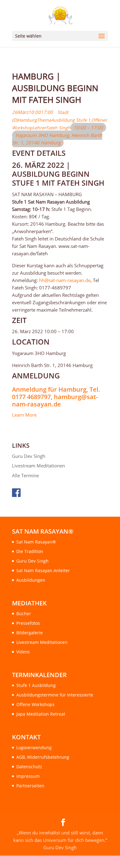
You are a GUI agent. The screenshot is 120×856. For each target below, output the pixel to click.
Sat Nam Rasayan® (36, 542)
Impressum (28, 776)
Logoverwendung (34, 747)
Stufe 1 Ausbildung (36, 685)
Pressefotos (28, 623)
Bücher (23, 613)
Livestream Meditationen (38, 465)
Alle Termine (25, 475)
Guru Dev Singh (28, 456)
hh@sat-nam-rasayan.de (64, 280)
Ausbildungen (30, 580)
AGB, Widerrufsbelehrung (42, 757)
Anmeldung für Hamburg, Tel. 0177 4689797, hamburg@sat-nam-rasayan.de (56, 396)
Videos (23, 652)
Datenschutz (29, 766)
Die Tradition (29, 551)
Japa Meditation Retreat (40, 714)
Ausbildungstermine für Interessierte (54, 695)
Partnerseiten (30, 786)
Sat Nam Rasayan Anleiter (43, 570)
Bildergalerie (29, 633)
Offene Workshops (35, 704)
